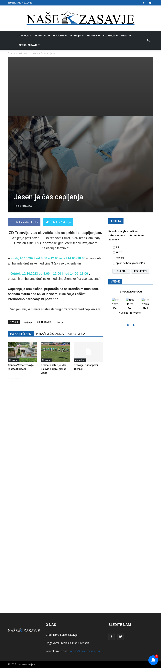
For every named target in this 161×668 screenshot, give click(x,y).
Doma (11, 53)
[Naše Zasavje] (80, 18)
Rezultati (140, 271)
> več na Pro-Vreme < (131, 312)
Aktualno (41, 35)
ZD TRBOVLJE (44, 321)
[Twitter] (150, 2)
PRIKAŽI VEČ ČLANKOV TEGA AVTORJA (60, 333)
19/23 (130, 306)
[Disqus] (55, 446)
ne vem (120, 257)
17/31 (115, 306)
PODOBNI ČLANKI (20, 333)
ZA (117, 247)
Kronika (92, 35)
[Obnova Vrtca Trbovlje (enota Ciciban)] (22, 352)
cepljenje (28, 321)
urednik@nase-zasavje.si (84, 651)
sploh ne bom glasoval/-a (130, 263)
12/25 (145, 306)
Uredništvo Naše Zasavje (62, 634)
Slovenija (109, 35)
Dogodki (58, 35)
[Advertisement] (80, 86)
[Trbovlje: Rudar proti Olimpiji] (88, 352)
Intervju (75, 35)
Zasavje (23, 35)
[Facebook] (144, 2)
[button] (148, 40)
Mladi (124, 35)
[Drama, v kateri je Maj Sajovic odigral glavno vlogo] (55, 352)
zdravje (60, 321)
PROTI (119, 252)
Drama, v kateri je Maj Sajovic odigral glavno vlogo (53, 369)
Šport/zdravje (28, 44)
